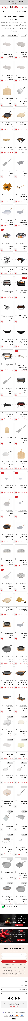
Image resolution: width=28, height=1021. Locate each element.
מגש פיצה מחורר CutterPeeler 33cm (9, 245)
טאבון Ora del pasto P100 (23, 755)
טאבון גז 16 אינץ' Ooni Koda (23, 316)
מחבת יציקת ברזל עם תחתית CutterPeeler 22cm (9, 125)
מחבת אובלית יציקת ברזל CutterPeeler (22, 683)
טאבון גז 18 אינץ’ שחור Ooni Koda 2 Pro (22, 148)
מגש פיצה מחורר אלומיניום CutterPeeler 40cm (23, 561)
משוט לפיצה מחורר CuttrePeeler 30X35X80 (8, 852)
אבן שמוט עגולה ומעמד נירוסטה (9, 755)
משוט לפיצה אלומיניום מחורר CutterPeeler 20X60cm (23, 804)
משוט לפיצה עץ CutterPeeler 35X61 (23, 125)
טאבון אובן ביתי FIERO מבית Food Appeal (22, 293)
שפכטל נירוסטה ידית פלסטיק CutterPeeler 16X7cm (8, 317)
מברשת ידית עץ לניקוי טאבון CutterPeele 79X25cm (23, 197)
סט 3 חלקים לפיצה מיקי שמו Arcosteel (22, 828)
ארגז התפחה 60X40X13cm (23, 778)
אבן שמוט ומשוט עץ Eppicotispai (8, 826)
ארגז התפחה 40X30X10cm (23, 53)
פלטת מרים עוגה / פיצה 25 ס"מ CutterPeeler (8, 464)
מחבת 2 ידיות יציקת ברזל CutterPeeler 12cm (22, 659)
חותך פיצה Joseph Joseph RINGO (22, 366)
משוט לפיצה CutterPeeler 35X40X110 (23, 537)
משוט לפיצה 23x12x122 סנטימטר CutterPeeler (9, 390)
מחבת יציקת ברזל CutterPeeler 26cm (9, 877)
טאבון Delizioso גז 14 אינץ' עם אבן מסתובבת (8, 413)
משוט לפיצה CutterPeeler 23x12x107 (9, 172)
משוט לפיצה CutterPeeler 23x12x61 (23, 439)
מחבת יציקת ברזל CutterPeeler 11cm (9, 901)
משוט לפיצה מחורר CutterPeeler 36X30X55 (22, 172)
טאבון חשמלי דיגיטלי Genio (8, 292)
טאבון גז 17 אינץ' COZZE (23, 389)
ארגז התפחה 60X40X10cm (9, 76)
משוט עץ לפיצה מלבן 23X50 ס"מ (9, 438)
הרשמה (14, 986)
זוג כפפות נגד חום (9, 195)
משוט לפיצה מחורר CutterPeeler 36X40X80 (22, 512)
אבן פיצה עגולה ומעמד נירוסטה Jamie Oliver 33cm (9, 730)
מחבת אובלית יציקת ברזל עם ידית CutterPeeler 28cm (8, 707)
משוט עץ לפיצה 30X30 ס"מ (23, 462)
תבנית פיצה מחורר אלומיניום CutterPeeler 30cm (22, 585)
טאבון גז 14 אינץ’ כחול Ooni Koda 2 (22, 268)
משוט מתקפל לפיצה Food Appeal (22, 851)
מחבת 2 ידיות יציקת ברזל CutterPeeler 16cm (22, 925)
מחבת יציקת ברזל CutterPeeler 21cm (9, 537)
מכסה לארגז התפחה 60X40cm (22, 76)
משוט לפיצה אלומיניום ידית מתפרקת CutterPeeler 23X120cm (9, 804)
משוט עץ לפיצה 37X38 (9, 99)
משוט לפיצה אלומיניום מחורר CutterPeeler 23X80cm (9, 779)
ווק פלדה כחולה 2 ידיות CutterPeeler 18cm (22, 342)
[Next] (15, 90)
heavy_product (13, 35)
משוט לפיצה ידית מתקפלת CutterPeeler (23, 732)
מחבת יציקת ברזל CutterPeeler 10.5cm (9, 634)
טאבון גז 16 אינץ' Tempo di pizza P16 (23, 413)
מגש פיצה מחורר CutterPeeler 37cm (23, 245)
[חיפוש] (3, 11)
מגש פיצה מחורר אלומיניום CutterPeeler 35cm (9, 561)
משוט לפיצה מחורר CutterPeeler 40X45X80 (8, 488)
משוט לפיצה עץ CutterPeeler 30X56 (9, 610)
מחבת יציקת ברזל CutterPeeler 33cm (23, 900)
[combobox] (14, 11)
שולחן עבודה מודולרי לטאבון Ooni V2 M (8, 268)
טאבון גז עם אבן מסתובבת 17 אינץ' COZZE (9, 365)
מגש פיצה (23, 35)
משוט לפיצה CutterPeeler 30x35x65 (9, 585)
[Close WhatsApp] (4, 906)
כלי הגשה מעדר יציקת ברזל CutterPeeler (23, 707)
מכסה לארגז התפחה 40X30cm (8, 53)
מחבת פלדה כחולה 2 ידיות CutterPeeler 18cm (8, 342)
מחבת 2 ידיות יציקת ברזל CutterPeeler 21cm (8, 683)
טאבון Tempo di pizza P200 (23, 875)
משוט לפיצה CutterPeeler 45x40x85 (23, 488)
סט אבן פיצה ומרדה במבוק (8, 148)
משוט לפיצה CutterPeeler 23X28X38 (9, 512)
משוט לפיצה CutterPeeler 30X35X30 (9, 221)
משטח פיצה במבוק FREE (22, 610)
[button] (22, 7)
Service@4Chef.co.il (13, 999)
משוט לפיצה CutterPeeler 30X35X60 (23, 634)
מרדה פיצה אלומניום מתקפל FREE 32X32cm (22, 100)
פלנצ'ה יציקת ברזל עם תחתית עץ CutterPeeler (8, 925)
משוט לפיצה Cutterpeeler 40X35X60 (23, 221)
